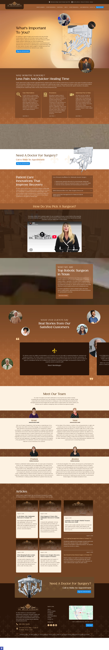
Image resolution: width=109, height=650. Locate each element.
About (65, 7)
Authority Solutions (84, 634)
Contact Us (92, 7)
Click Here (89, 625)
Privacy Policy (52, 634)
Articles (49, 617)
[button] (1, 648)
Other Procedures (50, 7)
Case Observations (84, 7)
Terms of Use (60, 634)
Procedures (50, 612)
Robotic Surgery (40, 7)
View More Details (63, 295)
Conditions (59, 7)
